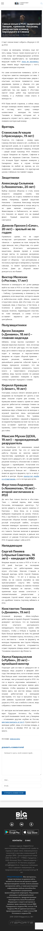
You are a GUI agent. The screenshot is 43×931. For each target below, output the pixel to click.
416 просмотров (12, 35)
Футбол (26, 35)
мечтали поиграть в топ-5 (13, 722)
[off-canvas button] (2, 3)
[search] (41, 3)
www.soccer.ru (15, 739)
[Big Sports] (21, 3)
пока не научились (30, 61)
